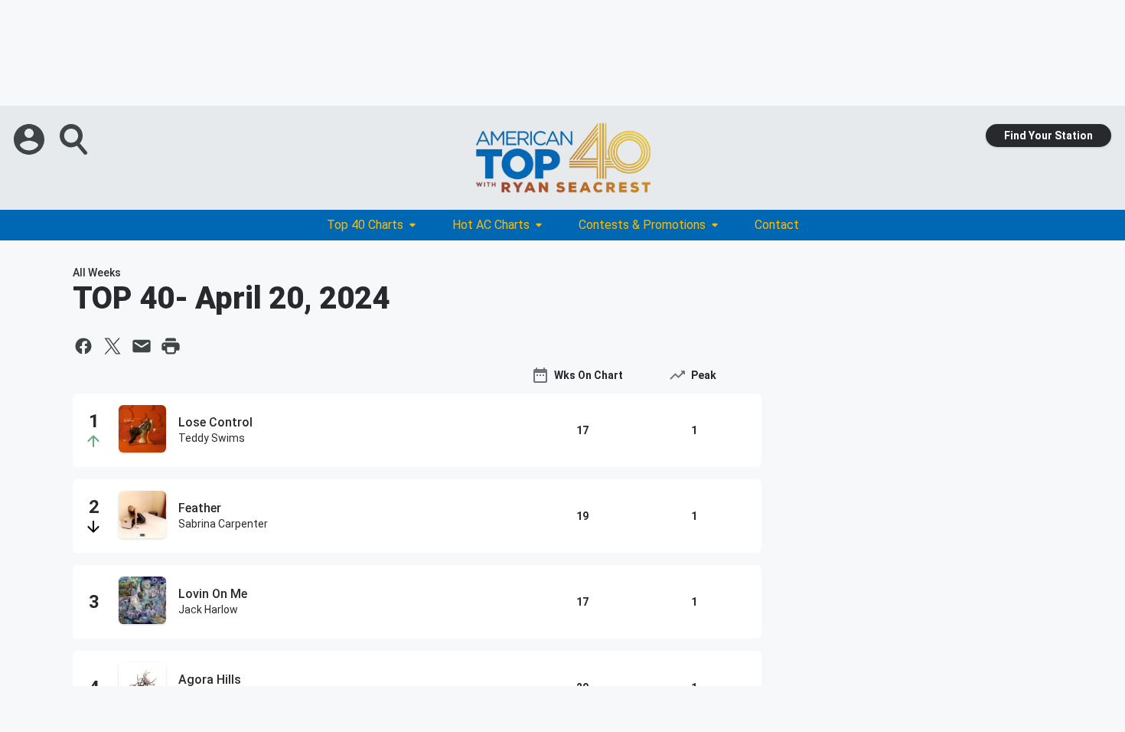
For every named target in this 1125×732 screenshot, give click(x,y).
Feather (199, 508)
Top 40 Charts (365, 224)
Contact (777, 224)
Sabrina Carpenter (223, 524)
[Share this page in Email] (141, 346)
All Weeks (97, 272)
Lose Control (215, 422)
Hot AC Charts (491, 224)
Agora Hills (209, 679)
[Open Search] (75, 139)
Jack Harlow (208, 609)
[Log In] (30, 139)
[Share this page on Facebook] (83, 346)
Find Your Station (1048, 135)
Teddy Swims (211, 438)
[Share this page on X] (112, 346)
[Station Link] (562, 157)
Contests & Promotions (642, 224)
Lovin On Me (212, 594)
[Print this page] (170, 346)
